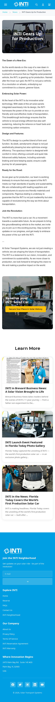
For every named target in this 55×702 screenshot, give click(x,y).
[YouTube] (42, 684)
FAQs (5, 605)
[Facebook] (12, 684)
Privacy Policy (9, 634)
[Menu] (6, 5)
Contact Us (7, 610)
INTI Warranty (9, 648)
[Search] (37, 5)
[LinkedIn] (35, 684)
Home (5, 12)
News (15, 12)
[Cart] (49, 5)
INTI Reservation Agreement (15, 643)
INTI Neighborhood (11, 615)
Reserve (6, 600)
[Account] (43, 5)
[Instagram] (27, 684)
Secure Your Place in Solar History (25, 309)
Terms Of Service (10, 639)
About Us (7, 629)
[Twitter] (20, 684)
